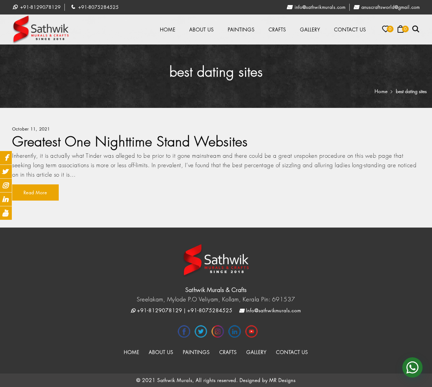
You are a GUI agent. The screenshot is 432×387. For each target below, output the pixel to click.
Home (381, 91)
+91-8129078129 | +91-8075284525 (184, 310)
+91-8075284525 (98, 7)
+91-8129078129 (40, 7)
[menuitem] (167, 29)
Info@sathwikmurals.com (319, 7)
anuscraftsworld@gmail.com (390, 7)
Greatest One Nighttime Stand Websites (130, 141)
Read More (35, 192)
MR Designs (282, 380)
